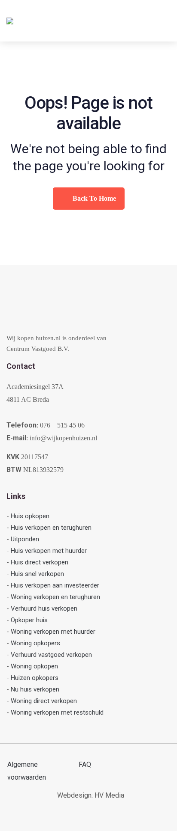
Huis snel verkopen (37, 574)
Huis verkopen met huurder (49, 551)
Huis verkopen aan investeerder (55, 585)
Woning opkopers (35, 643)
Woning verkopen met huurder (53, 631)
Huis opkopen (30, 516)
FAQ (85, 764)
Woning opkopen (34, 666)
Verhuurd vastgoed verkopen (51, 655)
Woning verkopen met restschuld (57, 712)
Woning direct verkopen (44, 701)
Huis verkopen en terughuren (51, 527)
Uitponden (25, 539)
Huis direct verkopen (39, 562)
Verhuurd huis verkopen (44, 608)
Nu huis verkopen (35, 689)
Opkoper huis (29, 620)
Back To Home (93, 198)
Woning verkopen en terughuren (55, 597)
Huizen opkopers (34, 678)
